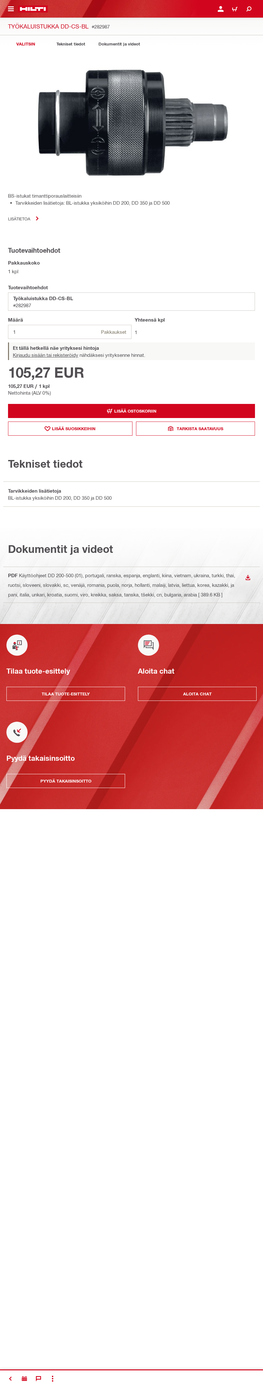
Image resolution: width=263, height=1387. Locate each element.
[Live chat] (38, 1379)
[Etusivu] (33, 8)
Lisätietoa (19, 218)
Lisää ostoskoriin (135, 411)
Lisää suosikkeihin (74, 428)
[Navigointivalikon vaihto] (11, 9)
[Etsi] (249, 9)
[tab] (25, 44)
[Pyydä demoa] (24, 1379)
